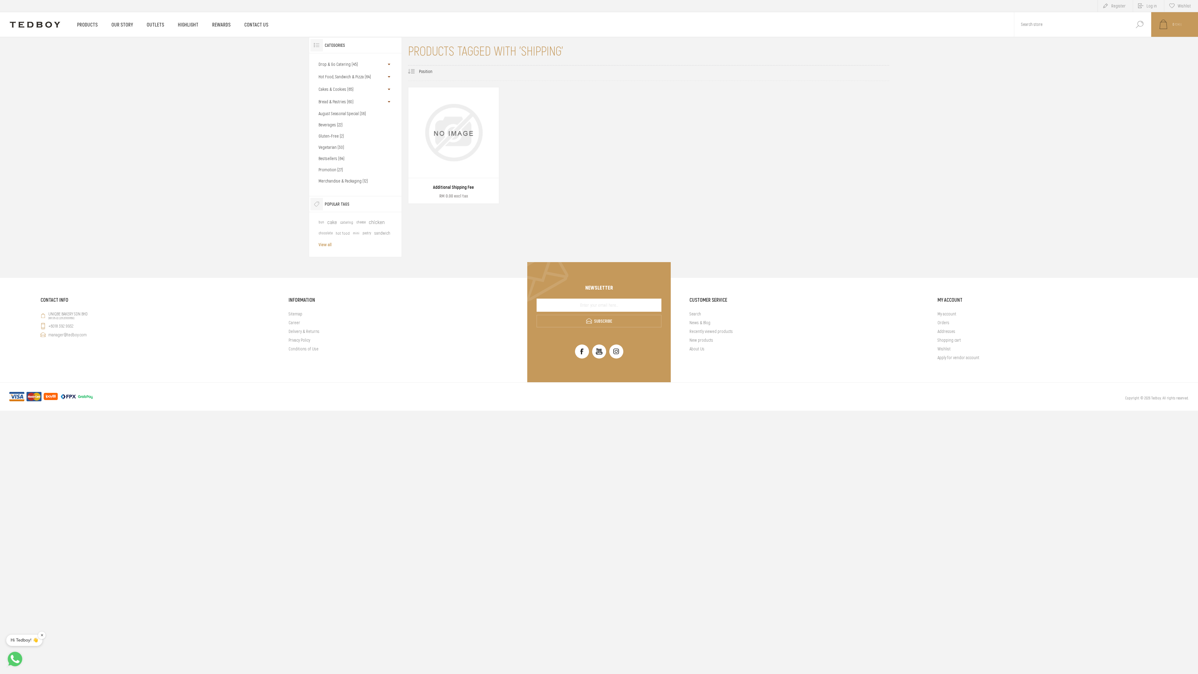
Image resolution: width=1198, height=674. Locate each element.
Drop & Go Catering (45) (338, 64)
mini (356, 233)
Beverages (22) (331, 124)
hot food (343, 233)
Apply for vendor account (958, 357)
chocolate (326, 233)
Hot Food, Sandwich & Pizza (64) (345, 76)
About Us (696, 348)
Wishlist (944, 348)
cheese (361, 222)
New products (701, 340)
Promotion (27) (331, 169)
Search (1139, 24)
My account (946, 313)
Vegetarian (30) (331, 147)
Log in (1152, 5)
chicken (377, 222)
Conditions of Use (304, 348)
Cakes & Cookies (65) (336, 89)
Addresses (946, 331)
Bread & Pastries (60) (336, 101)
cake (332, 222)
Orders (943, 322)
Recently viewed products (711, 331)
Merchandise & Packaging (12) (343, 180)
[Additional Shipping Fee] (453, 145)
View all (325, 244)
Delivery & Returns (304, 331)
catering (346, 222)
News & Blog (699, 322)
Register (1118, 5)
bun (321, 222)
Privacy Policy (299, 340)
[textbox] (1071, 24)
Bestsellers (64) (331, 158)
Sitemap (295, 313)
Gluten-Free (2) (331, 136)
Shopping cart (949, 340)
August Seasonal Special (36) (342, 113)
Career (294, 322)
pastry (367, 233)
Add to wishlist (479, 184)
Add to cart (446, 185)
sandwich (382, 233)
